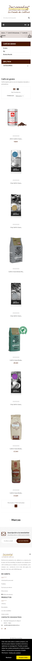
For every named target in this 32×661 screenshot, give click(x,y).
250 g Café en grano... (16, 139)
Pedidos (3, 584)
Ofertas (3, 603)
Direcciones (4, 591)
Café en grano (9, 44)
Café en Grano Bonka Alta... (16, 271)
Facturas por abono (6, 587)
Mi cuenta (5, 574)
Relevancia (19, 96)
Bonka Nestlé (7, 54)
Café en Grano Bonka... (16, 360)
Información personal (7, 580)
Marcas (16, 520)
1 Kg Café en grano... (16, 183)
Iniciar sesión (5, 614)
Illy (4, 51)
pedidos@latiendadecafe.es (12, 625)
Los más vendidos (6, 610)
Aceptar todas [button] (23, 657)
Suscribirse (24, 541)
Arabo (5, 48)
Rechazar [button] (8, 657)
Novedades (4, 607)
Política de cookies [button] (15, 653)
